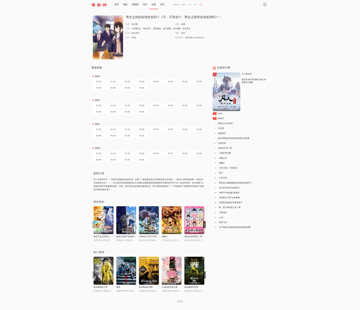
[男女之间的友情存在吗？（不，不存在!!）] (108, 37)
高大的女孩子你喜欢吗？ (227, 188)
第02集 (127, 88)
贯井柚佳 (157, 28)
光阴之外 (220, 158)
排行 (162, 4)
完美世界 (220, 143)
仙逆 (218, 113)
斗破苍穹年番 (222, 153)
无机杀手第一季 (223, 148)
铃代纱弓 (147, 28)
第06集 (184, 81)
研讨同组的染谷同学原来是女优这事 (231, 138)
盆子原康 (167, 28)
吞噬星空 (220, 133)
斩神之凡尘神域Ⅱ (224, 123)
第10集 (127, 81)
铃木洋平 (135, 33)
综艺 (145, 4)
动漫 (153, 4)
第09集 (141, 81)
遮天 (218, 173)
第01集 (141, 88)
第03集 (113, 88)
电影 (125, 4)
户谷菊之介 (136, 28)
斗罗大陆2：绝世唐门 (226, 168)
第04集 (98, 88)
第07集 (170, 81)
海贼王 (219, 163)
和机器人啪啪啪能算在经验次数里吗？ (233, 183)
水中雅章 (177, 28)
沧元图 (219, 128)
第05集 (199, 81)
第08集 (156, 81)
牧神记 (219, 118)
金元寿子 (187, 28)
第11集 (113, 81)
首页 (116, 4)
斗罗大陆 (220, 178)
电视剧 (135, 4)
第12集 (98, 81)
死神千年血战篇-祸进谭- (227, 192)
